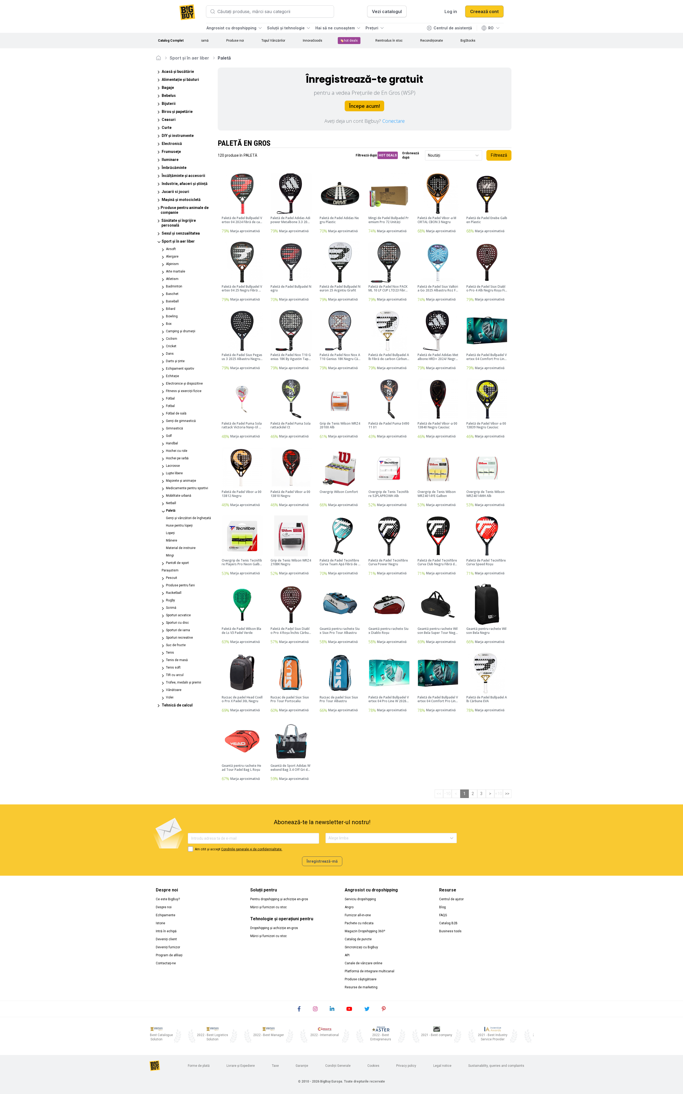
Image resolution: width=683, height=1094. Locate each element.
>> (507, 793)
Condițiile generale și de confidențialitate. (251, 849)
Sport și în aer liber (189, 58)
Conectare (393, 121)
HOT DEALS (388, 155)
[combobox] (428, 155)
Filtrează (499, 155)
